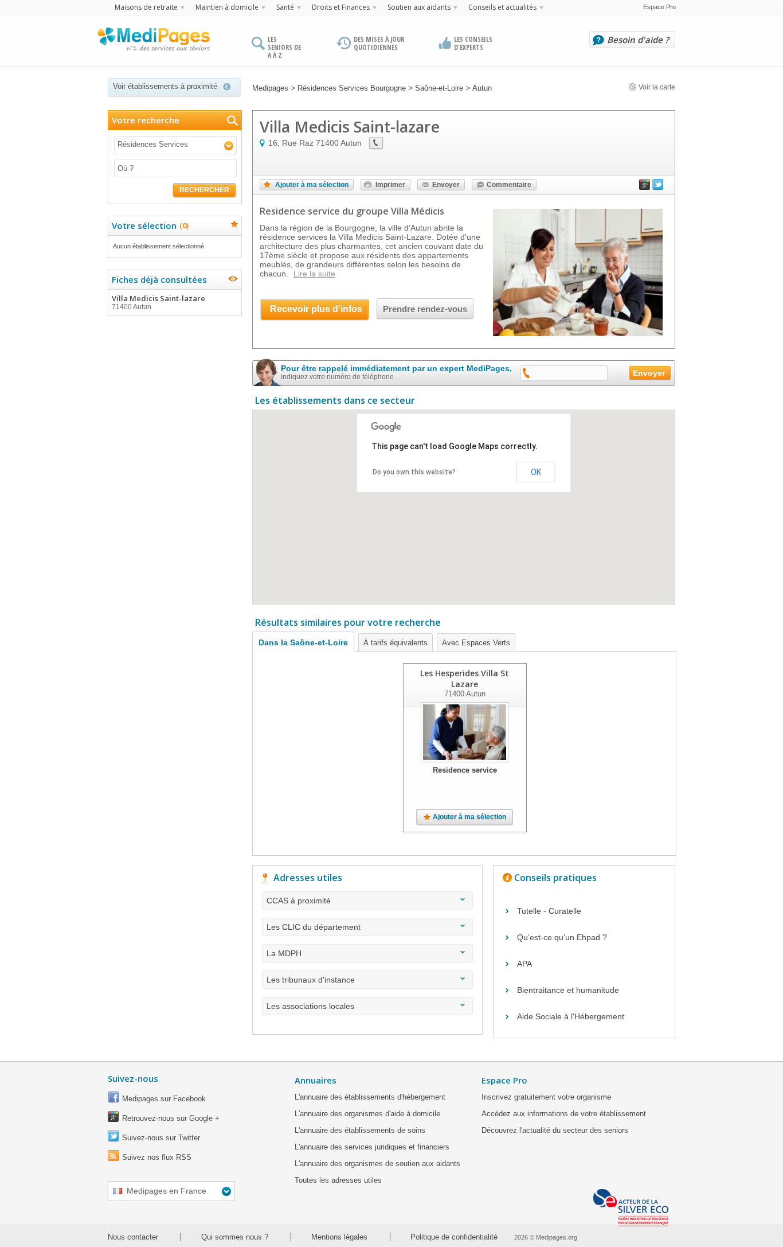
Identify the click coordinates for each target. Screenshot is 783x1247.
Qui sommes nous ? (234, 1237)
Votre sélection (149, 225)
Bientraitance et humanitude (568, 990)
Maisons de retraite (146, 7)
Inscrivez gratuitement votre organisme (546, 1097)
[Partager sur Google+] (645, 187)
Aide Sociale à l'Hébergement (570, 1016)
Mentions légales (339, 1237)
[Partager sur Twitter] (658, 187)
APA (524, 963)
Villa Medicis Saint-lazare (158, 302)
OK (536, 472)
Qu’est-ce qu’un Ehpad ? (562, 937)
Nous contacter (133, 1237)
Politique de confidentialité (454, 1237)
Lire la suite (314, 273)
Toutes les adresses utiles (338, 1180)
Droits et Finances (341, 7)
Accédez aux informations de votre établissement (563, 1113)
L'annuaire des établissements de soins (360, 1130)
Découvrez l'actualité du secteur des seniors (554, 1130)
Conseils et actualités (502, 7)
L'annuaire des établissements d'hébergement (370, 1097)
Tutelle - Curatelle (549, 910)
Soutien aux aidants (419, 7)
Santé (285, 7)
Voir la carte (656, 87)
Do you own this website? (414, 472)
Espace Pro (659, 6)
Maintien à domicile (227, 7)
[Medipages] (153, 42)
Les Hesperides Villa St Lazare (464, 678)
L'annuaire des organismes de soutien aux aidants (377, 1163)
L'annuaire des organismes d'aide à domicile (367, 1113)
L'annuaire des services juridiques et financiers (372, 1147)
